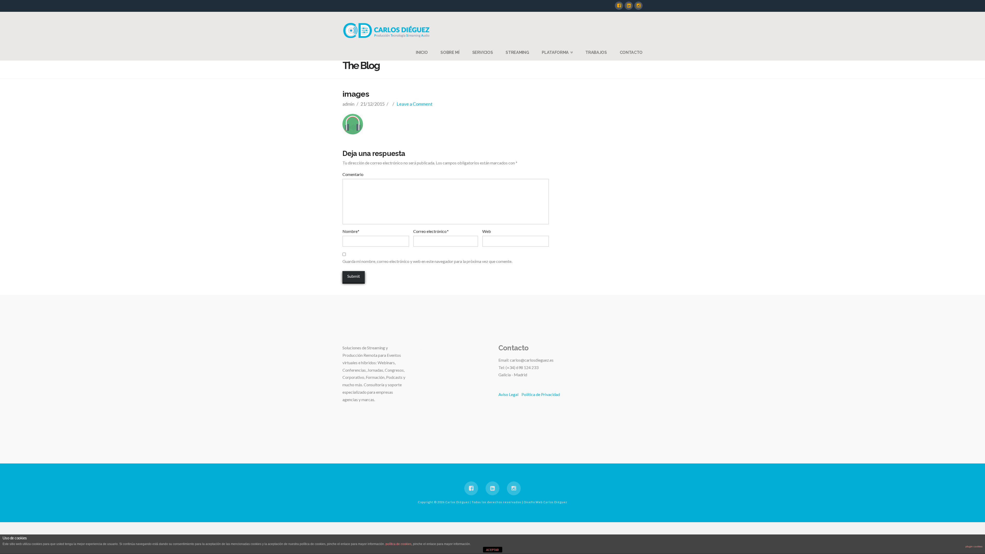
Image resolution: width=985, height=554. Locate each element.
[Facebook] (619, 6)
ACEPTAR (492, 549)
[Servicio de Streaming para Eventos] (387, 30)
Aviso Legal (508, 394)
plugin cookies (974, 546)
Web (486, 231)
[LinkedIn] (629, 6)
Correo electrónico (430, 231)
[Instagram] (638, 6)
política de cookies (398, 544)
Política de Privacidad (540, 394)
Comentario (352, 174)
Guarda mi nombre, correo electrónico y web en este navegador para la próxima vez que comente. (427, 261)
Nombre (350, 231)
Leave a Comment (414, 104)
